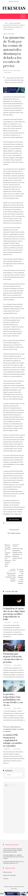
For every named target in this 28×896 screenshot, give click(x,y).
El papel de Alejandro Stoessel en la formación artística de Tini (13, 862)
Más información (14, 519)
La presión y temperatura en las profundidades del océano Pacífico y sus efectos (13, 700)
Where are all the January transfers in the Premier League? (10, 575)
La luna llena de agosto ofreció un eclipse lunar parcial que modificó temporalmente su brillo (14, 614)
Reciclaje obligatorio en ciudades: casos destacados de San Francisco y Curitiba (13, 856)
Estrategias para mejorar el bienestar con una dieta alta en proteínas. (12, 658)
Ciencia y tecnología (8, 33)
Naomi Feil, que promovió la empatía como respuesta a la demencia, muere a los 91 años (18, 552)
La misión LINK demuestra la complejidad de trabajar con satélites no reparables (12, 740)
